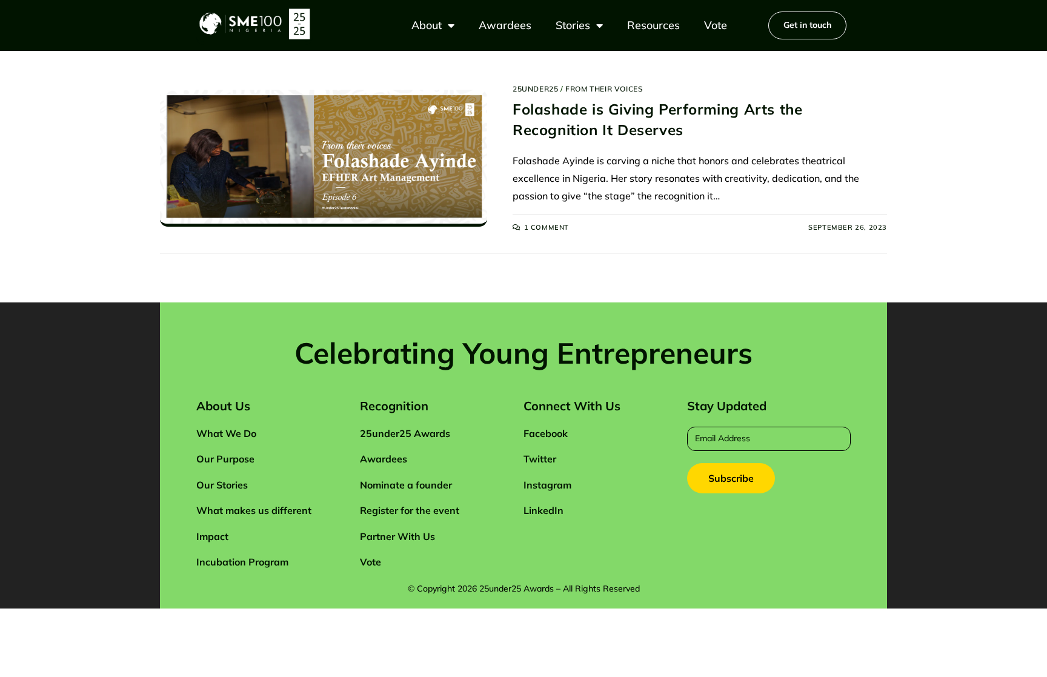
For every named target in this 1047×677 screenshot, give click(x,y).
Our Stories (222, 485)
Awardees (505, 25)
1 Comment (546, 227)
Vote (715, 25)
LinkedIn (543, 510)
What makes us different (253, 510)
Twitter (540, 459)
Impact (212, 536)
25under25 (535, 88)
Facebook (546, 433)
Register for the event (409, 510)
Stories (573, 25)
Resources (653, 25)
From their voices (604, 88)
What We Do (226, 433)
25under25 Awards (405, 433)
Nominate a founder (406, 485)
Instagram (547, 485)
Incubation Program (242, 562)
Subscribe (731, 478)
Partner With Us (397, 536)
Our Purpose (225, 459)
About (426, 25)
